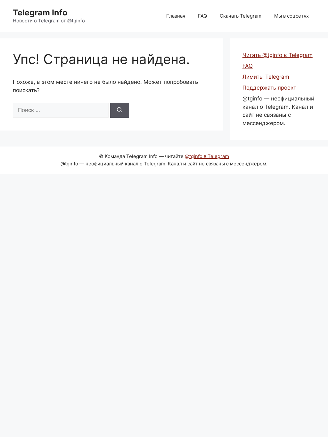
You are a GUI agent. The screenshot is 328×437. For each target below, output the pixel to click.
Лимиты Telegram (265, 77)
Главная (175, 16)
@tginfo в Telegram (207, 156)
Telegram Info (40, 12)
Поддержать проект (269, 87)
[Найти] (119, 110)
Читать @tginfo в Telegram (277, 55)
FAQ (202, 16)
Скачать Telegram (240, 16)
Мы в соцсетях (291, 16)
